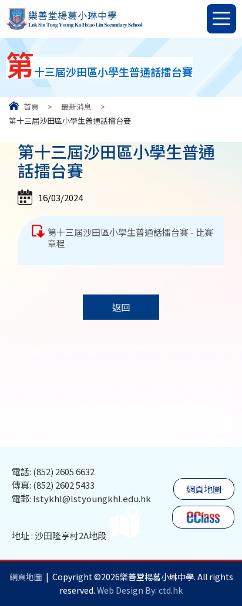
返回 (121, 307)
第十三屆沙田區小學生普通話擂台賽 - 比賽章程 (130, 237)
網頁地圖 (203, 489)
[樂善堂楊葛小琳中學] (74, 28)
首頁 (31, 106)
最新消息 (76, 106)
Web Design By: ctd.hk (140, 590)
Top (241, 553)
